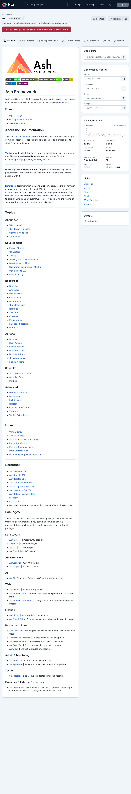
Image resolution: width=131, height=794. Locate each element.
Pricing (90, 4)
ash (4, 18)
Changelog (88, 184)
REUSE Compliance (92, 200)
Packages (77, 4)
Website (87, 204)
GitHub (87, 196)
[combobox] (46, 4)
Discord (87, 188)
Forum (86, 192)
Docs (101, 4)
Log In (123, 4)
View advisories (61, 29)
